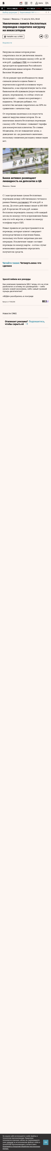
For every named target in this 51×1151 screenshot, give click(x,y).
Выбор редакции (10, 12)
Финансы (16, 19)
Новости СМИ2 (10, 313)
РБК (24, 62)
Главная (6, 19)
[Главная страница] (3, 3)
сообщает (17, 62)
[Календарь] (21, 3)
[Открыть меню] (47, 3)
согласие (10, 1142)
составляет (23, 202)
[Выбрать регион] (31, 3)
